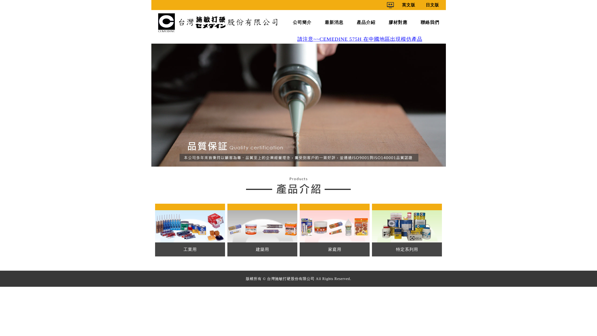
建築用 (262, 249)
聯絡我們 (430, 22)
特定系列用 (407, 249)
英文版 (408, 5)
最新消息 (334, 22)
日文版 (432, 5)
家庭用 (334, 249)
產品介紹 (366, 22)
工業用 (190, 249)
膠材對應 (398, 22)
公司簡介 (302, 22)
